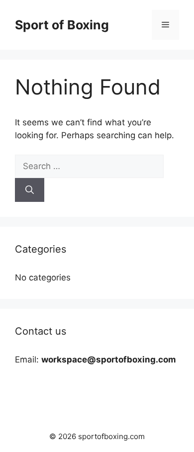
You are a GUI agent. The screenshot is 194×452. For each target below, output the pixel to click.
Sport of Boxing (62, 24)
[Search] (29, 190)
